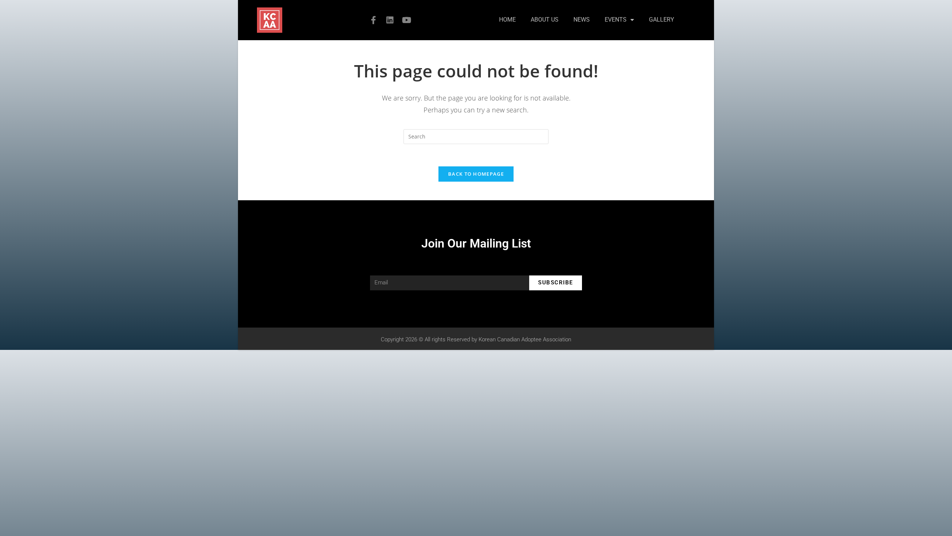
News (581, 19)
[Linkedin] (390, 20)
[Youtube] (407, 20)
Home (507, 19)
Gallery (661, 19)
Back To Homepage (476, 173)
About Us (545, 19)
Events (616, 19)
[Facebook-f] (373, 20)
